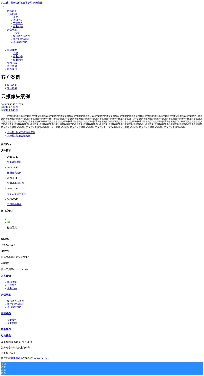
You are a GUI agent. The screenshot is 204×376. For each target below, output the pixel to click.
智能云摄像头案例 (16, 194)
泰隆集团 (15, 358)
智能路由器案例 (15, 183)
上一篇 (21, 132)
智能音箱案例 (14, 162)
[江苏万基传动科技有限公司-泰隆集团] (102, 2)
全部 (15, 17)
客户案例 (12, 88)
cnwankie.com (41, 358)
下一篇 (18, 135)
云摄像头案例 (14, 172)
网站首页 (12, 11)
